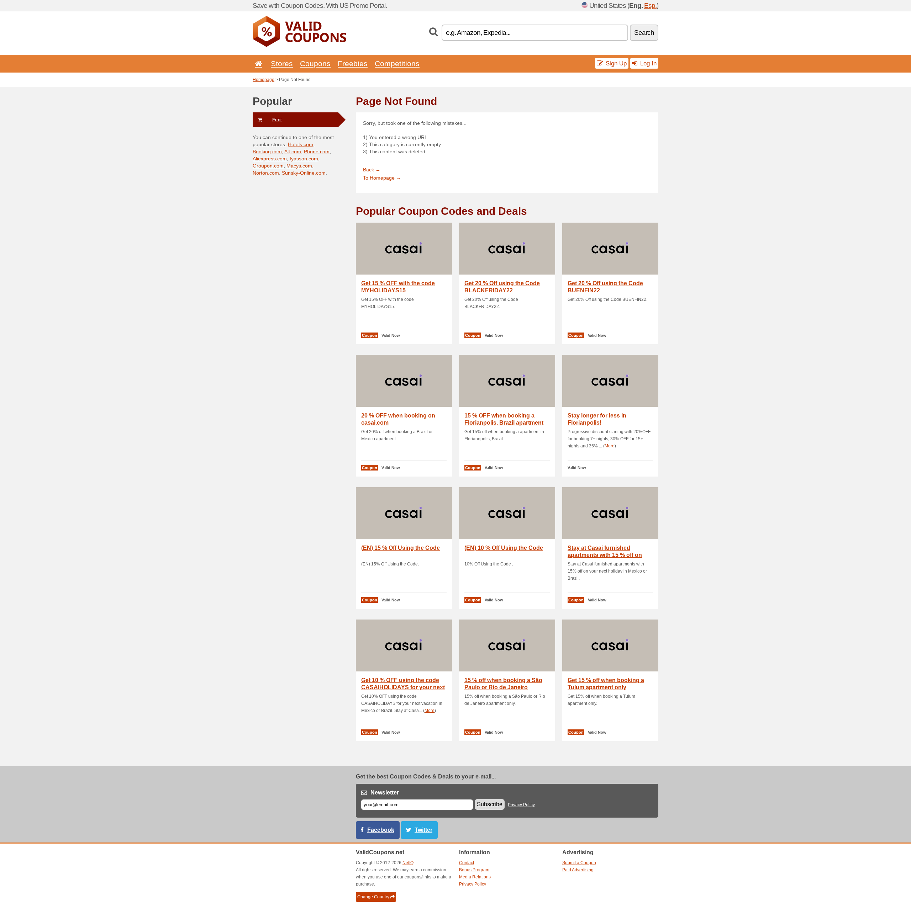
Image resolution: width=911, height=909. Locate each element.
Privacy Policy (521, 804)
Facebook (380, 830)
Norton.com (266, 173)
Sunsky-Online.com (304, 173)
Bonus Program (474, 869)
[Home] (257, 63)
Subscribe (489, 804)
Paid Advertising (578, 869)
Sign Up (615, 63)
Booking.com (267, 151)
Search (644, 32)
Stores (282, 63)
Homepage (263, 79)
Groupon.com (268, 166)
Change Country (373, 896)
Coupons (315, 63)
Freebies (353, 63)
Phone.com (317, 151)
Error (277, 119)
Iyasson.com (304, 158)
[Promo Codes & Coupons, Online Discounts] (299, 45)
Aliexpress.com (270, 158)
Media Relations (475, 877)
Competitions (397, 63)
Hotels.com (300, 144)
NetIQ (408, 862)
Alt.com (292, 151)
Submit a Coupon (579, 862)
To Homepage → (382, 178)
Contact (466, 862)
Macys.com (299, 166)
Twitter (423, 830)
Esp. (650, 5)
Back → (371, 169)
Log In (647, 63)
